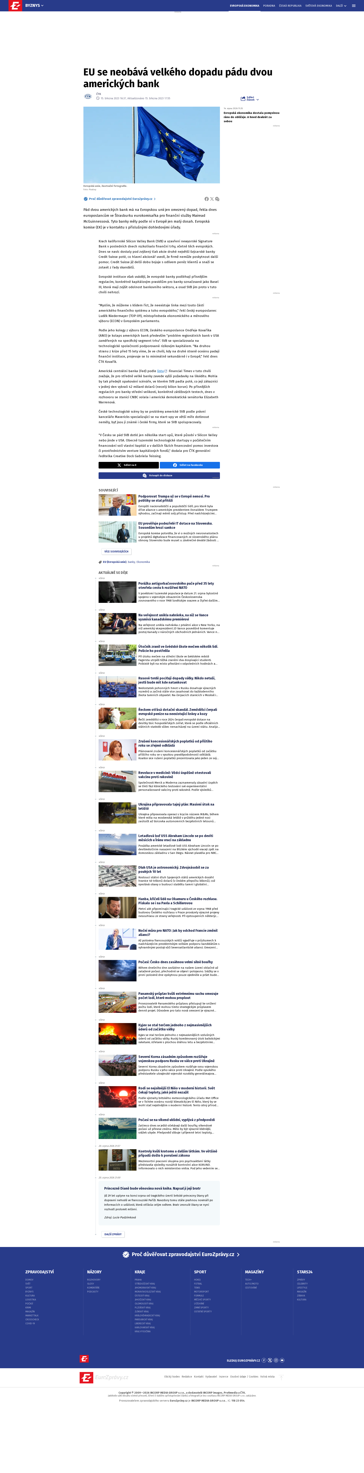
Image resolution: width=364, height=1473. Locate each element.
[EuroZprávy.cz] (17, 5)
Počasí (29, 1303)
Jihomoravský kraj (145, 1287)
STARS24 (305, 1272)
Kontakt (198, 1376)
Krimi (28, 1307)
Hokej (197, 1279)
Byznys (32, 5)
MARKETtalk (31, 1315)
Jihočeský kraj (143, 1299)
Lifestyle (302, 1287)
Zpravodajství (39, 1272)
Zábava (301, 1295)
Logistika (30, 1299)
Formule (199, 1295)
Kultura (30, 1295)
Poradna (269, 5)
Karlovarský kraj (145, 1327)
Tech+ (248, 1279)
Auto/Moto (252, 1283)
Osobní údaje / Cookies (244, 1376)
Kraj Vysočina (143, 1331)
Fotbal (198, 1283)
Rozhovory (93, 1279)
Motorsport (201, 1291)
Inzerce (223, 1376)
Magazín (30, 1311)
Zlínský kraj (142, 1311)
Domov (29, 1279)
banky (131, 562)
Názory (94, 1272)
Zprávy (301, 1279)
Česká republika (290, 5)
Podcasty (92, 1291)
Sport (28, 1287)
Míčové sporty (202, 1299)
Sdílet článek (250, 98)
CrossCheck (32, 1319)
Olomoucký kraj (144, 1303)
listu (160, 371)
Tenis (197, 1287)
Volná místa (267, 1376)
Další (339, 5)
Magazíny (254, 1272)
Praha (138, 1279)
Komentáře (93, 1287)
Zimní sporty (201, 1307)
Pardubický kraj (144, 1319)
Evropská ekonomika (244, 5)
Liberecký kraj (143, 1323)
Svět (28, 1283)
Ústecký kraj (142, 1295)
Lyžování (199, 1303)
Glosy (90, 1283)
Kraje (140, 1272)
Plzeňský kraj (143, 1307)
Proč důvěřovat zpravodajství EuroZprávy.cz (120, 199)
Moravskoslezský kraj (148, 1291)
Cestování (251, 1287)
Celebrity (302, 1283)
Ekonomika (143, 562)
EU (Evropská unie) (114, 562)
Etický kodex (172, 1376)
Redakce (187, 1376)
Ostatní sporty (203, 1311)
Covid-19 (30, 1323)
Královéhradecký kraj (147, 1315)
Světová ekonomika (318, 5)
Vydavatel (211, 1376)
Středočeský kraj (145, 1283)
